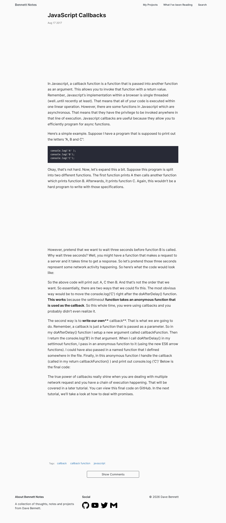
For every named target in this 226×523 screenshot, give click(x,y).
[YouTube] (95, 505)
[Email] (113, 505)
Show (113, 474)
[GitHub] (85, 505)
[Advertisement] (113, 52)
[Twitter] (104, 505)
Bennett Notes (26, 5)
